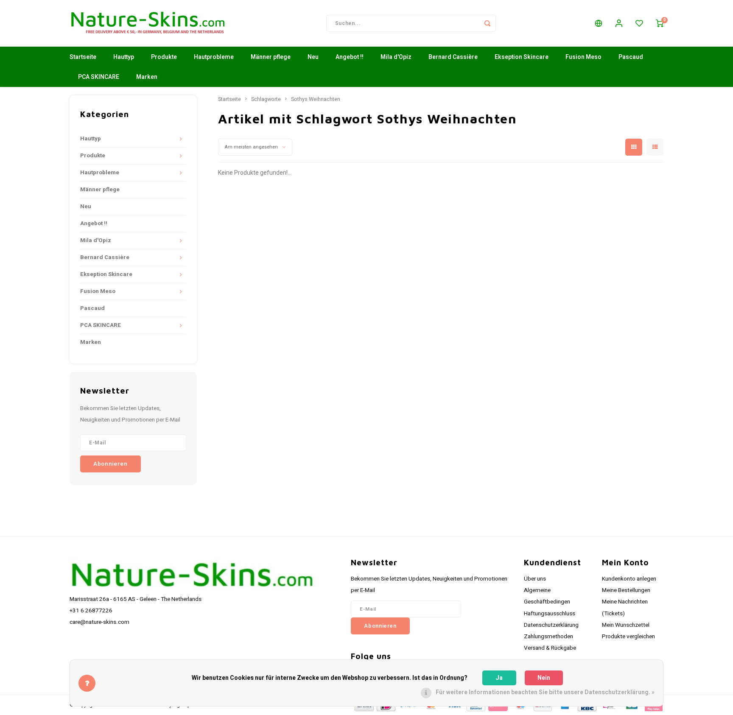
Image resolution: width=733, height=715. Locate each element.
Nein (543, 677)
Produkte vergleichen (628, 636)
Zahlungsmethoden (548, 636)
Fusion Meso (583, 57)
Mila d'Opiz (395, 57)
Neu (313, 57)
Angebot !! (350, 57)
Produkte (164, 57)
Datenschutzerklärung (551, 625)
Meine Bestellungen (626, 590)
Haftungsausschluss (549, 613)
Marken (146, 77)
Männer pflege (271, 57)
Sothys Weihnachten (315, 99)
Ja (499, 677)
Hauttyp (123, 57)
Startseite (83, 57)
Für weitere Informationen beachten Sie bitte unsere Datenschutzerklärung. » (545, 692)
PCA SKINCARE (98, 77)
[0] (659, 23)
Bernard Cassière (453, 57)
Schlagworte (266, 99)
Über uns (535, 579)
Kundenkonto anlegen (629, 579)
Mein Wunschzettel (625, 625)
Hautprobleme (214, 57)
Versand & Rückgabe (550, 648)
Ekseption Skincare (521, 57)
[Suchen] (487, 23)
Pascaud (630, 57)
